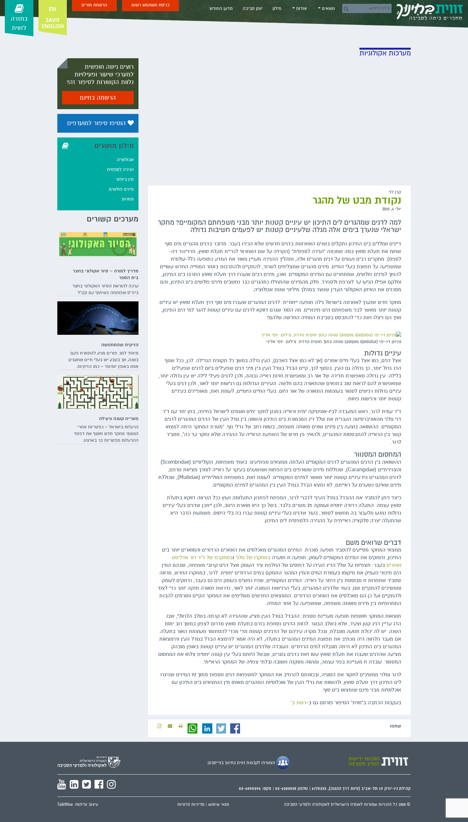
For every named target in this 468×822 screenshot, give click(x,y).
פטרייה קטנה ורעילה (118, 418)
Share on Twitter (221, 728)
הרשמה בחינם (98, 98)
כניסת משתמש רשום (150, 5)
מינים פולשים (121, 189)
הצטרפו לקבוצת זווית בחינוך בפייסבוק (242, 762)
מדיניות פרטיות (190, 804)
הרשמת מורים (94, 5)
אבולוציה (125, 159)
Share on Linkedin (207, 728)
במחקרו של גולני (253, 557)
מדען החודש (221, 8)
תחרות (128, 199)
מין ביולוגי (125, 179)
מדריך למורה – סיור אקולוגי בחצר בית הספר (105, 274)
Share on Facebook (235, 728)
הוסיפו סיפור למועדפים (97, 123)
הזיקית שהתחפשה (119, 345)
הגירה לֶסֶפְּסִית (120, 169)
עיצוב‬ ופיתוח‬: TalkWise (77, 804)
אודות (301, 8)
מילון (277, 8)
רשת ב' (298, 702)
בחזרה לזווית (19, 23)
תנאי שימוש (218, 804)
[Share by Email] (170, 726)
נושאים (328, 8)
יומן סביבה (253, 8)
